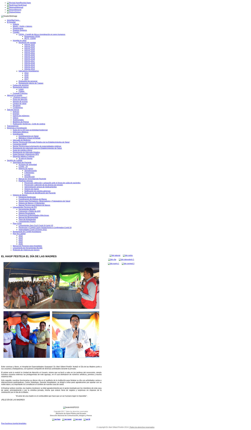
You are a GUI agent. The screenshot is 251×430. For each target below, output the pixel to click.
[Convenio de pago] (128, 264)
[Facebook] (56, 419)
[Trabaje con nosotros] (115, 255)
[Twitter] (66, 419)
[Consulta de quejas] (113, 264)
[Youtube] (77, 419)
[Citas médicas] (112, 259)
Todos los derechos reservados (141, 427)
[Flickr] (87, 419)
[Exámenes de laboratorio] (126, 259)
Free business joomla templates (13, 423)
